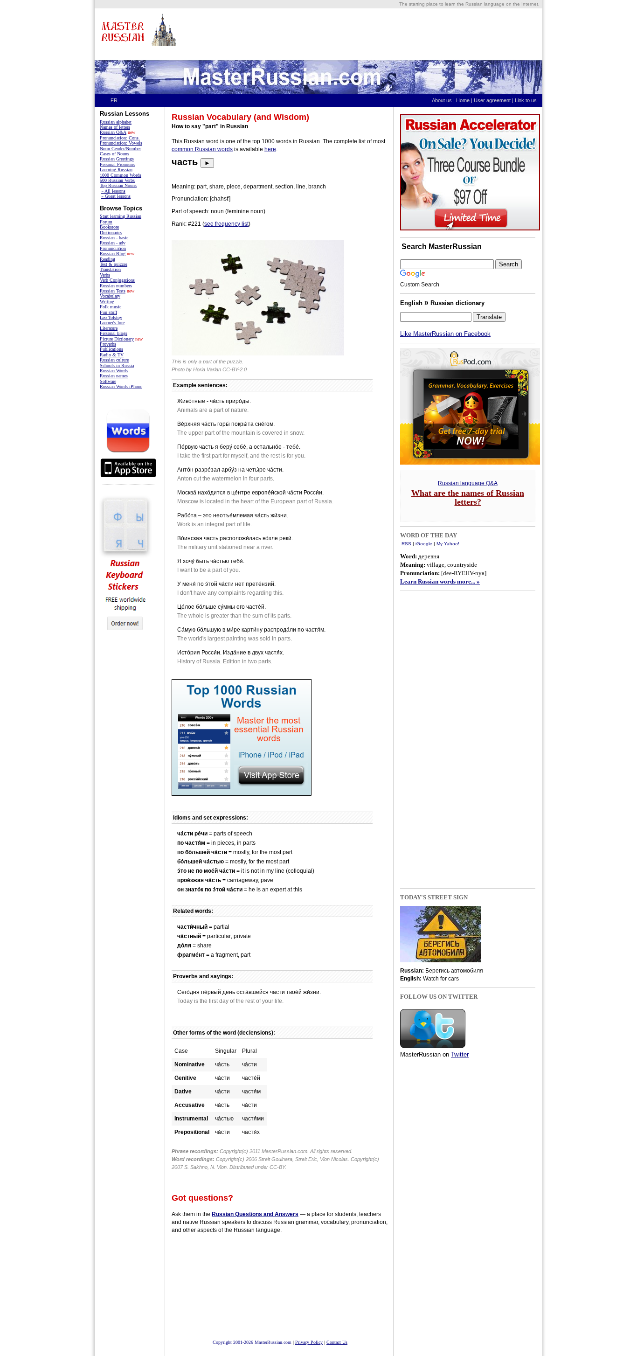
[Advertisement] (370, 34)
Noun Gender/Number (120, 148)
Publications (111, 349)
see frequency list (226, 224)
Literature (109, 328)
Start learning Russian (120, 216)
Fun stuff (108, 312)
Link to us (528, 100)
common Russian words (202, 149)
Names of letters (115, 127)
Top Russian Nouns (118, 185)
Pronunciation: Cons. (120, 137)
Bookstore (109, 226)
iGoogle (423, 543)
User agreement (492, 100)
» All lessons (113, 191)
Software (108, 381)
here (270, 149)
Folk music (110, 306)
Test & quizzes (113, 264)
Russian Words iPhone (121, 386)
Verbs (105, 275)
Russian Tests (112, 290)
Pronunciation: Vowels (121, 143)
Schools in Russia (117, 365)
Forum (106, 221)
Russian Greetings (117, 158)
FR (114, 100)
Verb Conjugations (117, 280)
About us (442, 100)
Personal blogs (113, 333)
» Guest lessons (116, 196)
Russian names (114, 375)
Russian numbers (116, 285)
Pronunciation (113, 248)
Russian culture (114, 359)
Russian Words (114, 370)
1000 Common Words (120, 175)
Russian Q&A (113, 132)
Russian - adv (112, 242)
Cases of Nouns (114, 153)
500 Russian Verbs (117, 180)
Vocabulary (110, 296)
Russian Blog (112, 253)
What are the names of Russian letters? (467, 497)
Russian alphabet (116, 122)
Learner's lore (112, 322)
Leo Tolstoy (111, 317)
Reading (107, 259)
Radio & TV (112, 354)
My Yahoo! (447, 543)
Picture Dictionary (117, 338)
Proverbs (108, 344)
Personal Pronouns (117, 164)
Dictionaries (111, 232)
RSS (406, 543)
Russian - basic (114, 237)
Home (463, 100)
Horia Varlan (207, 369)
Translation (110, 269)
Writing (107, 301)
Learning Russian (116, 169)
